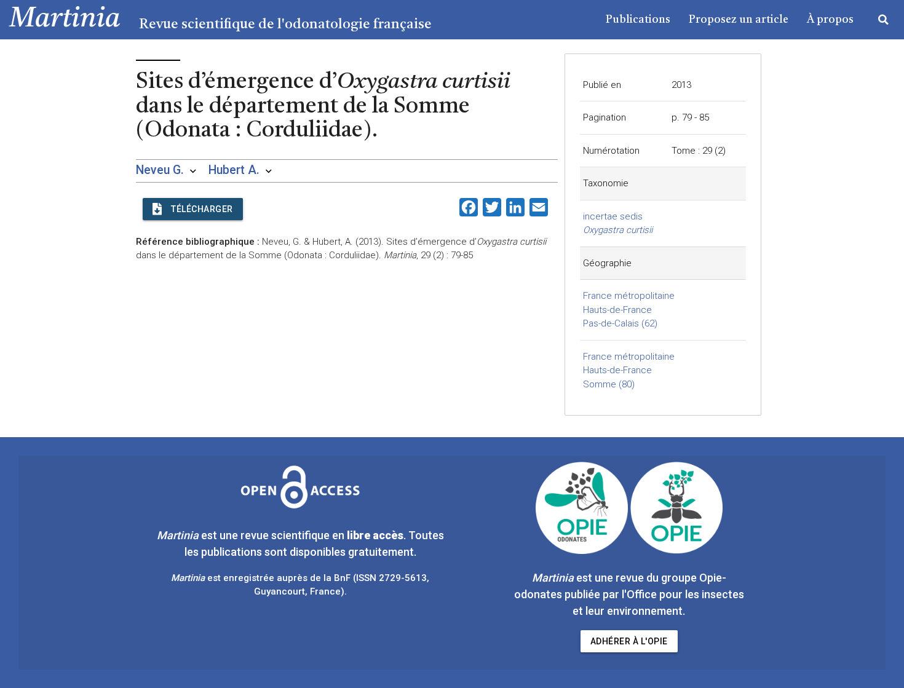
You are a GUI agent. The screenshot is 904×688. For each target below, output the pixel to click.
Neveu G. (160, 170)
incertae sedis (613, 216)
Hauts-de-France (617, 309)
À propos (830, 19)
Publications (638, 19)
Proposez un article (738, 19)
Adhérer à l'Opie (629, 641)
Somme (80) (609, 384)
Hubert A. (234, 170)
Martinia (65, 19)
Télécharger (202, 209)
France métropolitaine (629, 295)
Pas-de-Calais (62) (620, 323)
